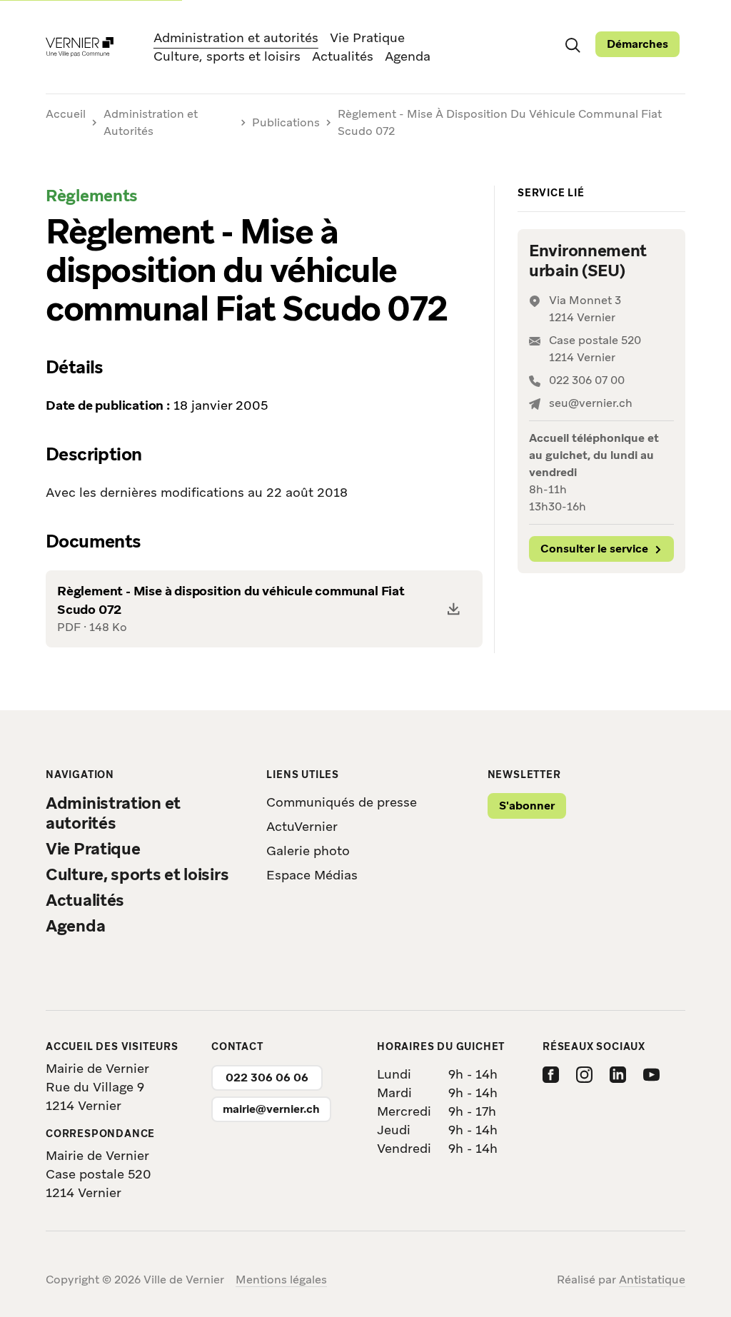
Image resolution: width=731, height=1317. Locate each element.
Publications (286, 122)
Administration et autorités (235, 37)
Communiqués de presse (341, 802)
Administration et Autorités (151, 122)
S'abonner (527, 805)
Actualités (342, 56)
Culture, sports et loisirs (227, 56)
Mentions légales (281, 1279)
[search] (572, 44)
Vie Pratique (367, 37)
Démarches (637, 43)
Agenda (407, 56)
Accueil (66, 114)
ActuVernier (302, 826)
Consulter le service (594, 548)
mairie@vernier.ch (271, 1108)
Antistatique (652, 1279)
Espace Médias (312, 875)
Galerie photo (308, 850)
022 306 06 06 (267, 1077)
